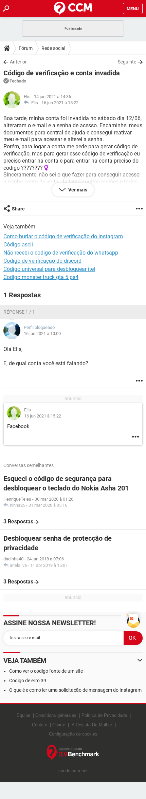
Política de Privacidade (104, 715)
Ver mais (77, 189)
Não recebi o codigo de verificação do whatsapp (60, 252)
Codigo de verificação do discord (42, 261)
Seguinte (127, 61)
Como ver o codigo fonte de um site (46, 671)
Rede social (53, 48)
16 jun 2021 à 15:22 (59, 102)
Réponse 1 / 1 (19, 312)
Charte (58, 724)
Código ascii (18, 244)
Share (18, 208)
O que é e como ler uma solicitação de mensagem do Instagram (75, 690)
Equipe (23, 715)
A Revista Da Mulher (92, 724)
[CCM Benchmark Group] (73, 753)
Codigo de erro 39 (27, 680)
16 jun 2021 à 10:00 (42, 333)
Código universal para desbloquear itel (49, 269)
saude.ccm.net (73, 770)
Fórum (26, 48)
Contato (39, 724)
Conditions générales (55, 715)
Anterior (18, 61)
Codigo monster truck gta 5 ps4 (40, 277)
